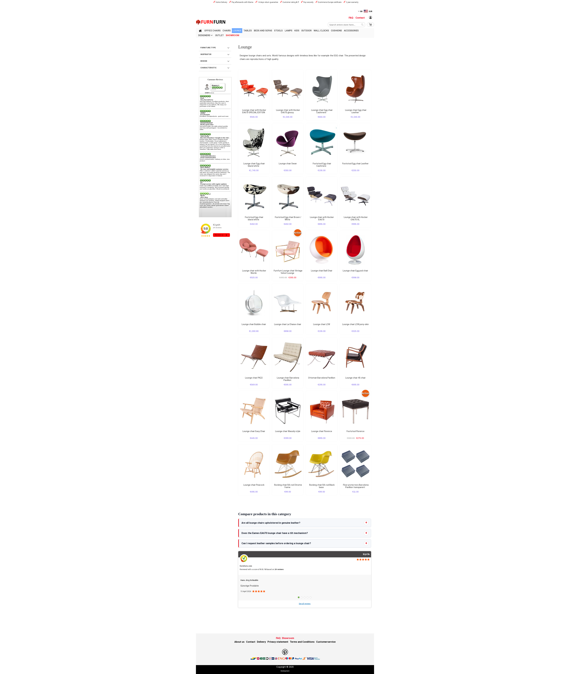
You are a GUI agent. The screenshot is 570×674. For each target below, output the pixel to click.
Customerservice (326, 641)
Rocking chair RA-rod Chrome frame (288, 486)
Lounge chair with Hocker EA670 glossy (288, 111)
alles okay (204, 197)
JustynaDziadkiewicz (208, 156)
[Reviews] (217, 87)
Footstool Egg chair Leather (355, 163)
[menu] (285, 33)
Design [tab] (203, 61)
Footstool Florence (355, 431)
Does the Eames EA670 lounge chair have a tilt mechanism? (275, 533)
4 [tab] (307, 597)
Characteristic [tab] (208, 68)
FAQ (351, 17)
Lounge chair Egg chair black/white (254, 164)
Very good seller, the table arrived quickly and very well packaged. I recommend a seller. (214, 127)
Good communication (208, 157)
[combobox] (346, 24)
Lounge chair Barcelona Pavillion (288, 379)
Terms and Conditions (302, 641)
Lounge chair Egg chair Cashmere (322, 111)
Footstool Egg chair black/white (254, 218)
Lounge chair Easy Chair (254, 431)
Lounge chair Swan (288, 163)
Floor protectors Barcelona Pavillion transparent (356, 486)
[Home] (200, 31)
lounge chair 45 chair (355, 378)
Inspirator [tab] (205, 54)
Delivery (261, 641)
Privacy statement (277, 641)
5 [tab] (310, 597)
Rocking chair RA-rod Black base (322, 486)
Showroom (288, 638)
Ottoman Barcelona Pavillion (321, 378)
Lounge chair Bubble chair (254, 324)
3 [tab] (304, 597)
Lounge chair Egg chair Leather (355, 111)
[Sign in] (370, 17)
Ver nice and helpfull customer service (214, 169)
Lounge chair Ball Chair (321, 270)
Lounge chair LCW (321, 324)
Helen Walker (205, 167)
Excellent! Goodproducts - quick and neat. (214, 116)
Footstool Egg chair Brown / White (288, 218)
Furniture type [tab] (208, 48)
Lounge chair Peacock (253, 485)
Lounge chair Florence (321, 431)
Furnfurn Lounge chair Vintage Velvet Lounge (288, 271)
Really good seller (207, 124)
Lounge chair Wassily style (287, 431)
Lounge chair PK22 (254, 378)
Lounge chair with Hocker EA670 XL (356, 218)
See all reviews (305, 604)
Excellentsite (205, 114)
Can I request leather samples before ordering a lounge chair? (276, 543)
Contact (360, 17)
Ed (201, 182)
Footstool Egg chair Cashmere (322, 164)
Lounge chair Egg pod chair (355, 270)
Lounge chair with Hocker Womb (254, 271)
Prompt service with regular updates (213, 184)
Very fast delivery (206, 100)
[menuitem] (212, 30)
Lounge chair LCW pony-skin (355, 324)
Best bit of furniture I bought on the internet (215, 138)
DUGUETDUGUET (206, 123)
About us (239, 641)
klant (202, 98)
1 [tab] (299, 597)
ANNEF (202, 113)
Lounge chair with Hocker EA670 (322, 218)
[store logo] (211, 22)
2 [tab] (302, 597)
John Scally (204, 136)
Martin (202, 195)
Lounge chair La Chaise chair (287, 324)
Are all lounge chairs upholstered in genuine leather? (271, 522)
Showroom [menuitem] (232, 35)
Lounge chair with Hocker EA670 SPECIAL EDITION (254, 111)
